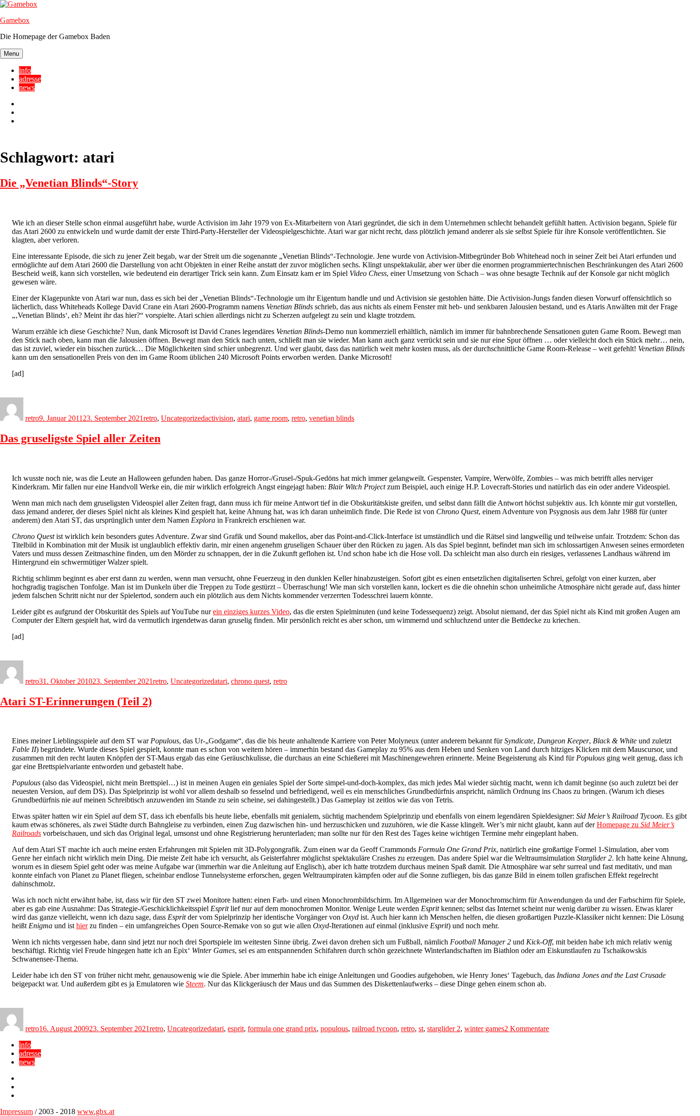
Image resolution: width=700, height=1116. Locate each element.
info (25, 70)
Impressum (16, 1111)
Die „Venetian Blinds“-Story (69, 183)
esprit (236, 1029)
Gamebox (15, 20)
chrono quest (250, 681)
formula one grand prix (282, 1029)
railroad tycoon (374, 1029)
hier (82, 926)
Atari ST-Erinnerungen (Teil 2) (76, 701)
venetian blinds (331, 418)
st (421, 1029)
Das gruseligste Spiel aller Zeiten (80, 438)
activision (219, 418)
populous (334, 1029)
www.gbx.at (95, 1111)
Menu (11, 53)
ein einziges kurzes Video (251, 612)
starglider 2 (443, 1029)
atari (243, 418)
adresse (30, 79)
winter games (484, 1029)
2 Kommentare (526, 1029)
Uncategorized (183, 418)
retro (32, 418)
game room (271, 418)
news (27, 87)
